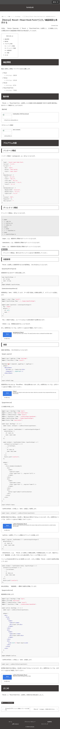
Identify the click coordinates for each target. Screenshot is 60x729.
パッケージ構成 (11, 46)
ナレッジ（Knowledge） (8, 702)
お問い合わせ (15, 724)
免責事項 (49, 721)
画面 (8, 52)
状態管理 (9, 50)
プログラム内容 (8, 43)
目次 (7, 36)
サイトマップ (44, 724)
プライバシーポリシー (30, 721)
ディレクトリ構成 (11, 48)
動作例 (6, 41)
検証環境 (7, 39)
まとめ (6, 55)
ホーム (10, 721)
